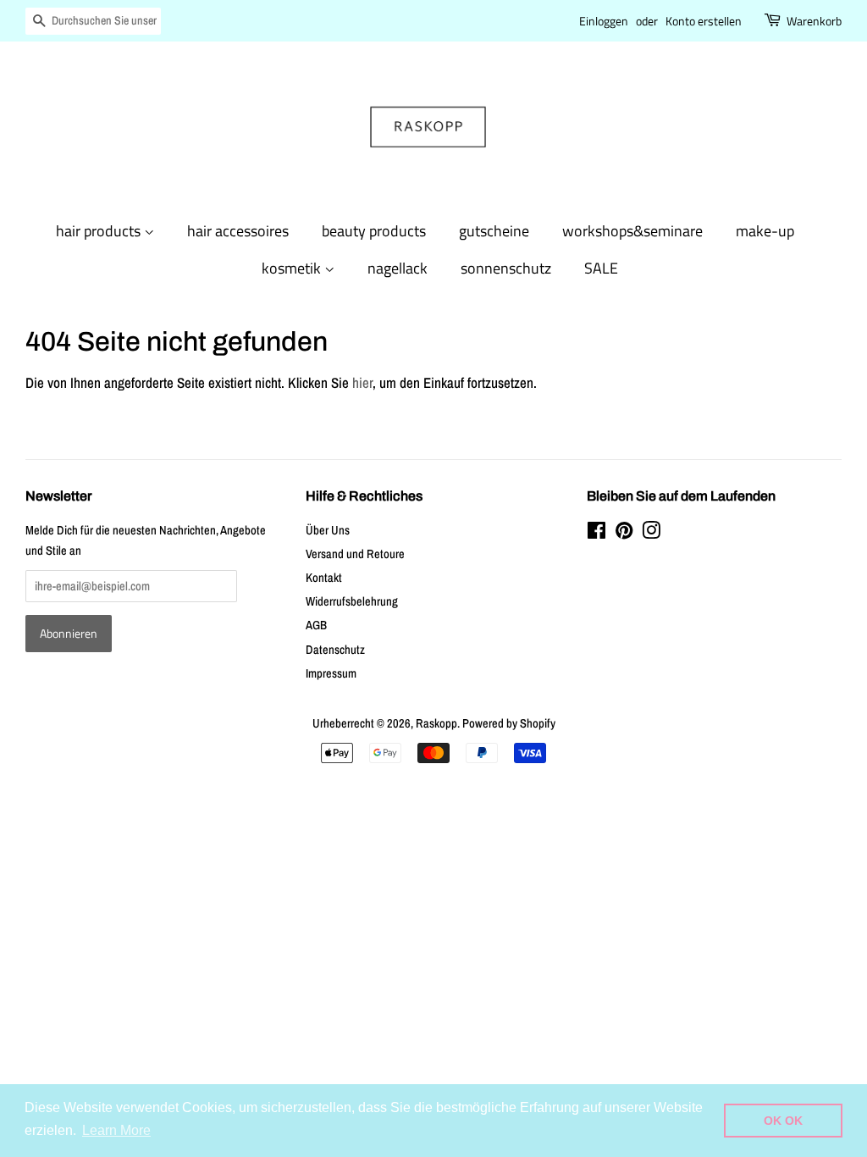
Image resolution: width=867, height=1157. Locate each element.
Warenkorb (814, 21)
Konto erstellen (703, 21)
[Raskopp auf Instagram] (651, 533)
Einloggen (603, 21)
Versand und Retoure (355, 553)
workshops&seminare (632, 230)
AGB (316, 625)
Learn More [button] (116, 1130)
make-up (765, 230)
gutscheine (494, 230)
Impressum (331, 673)
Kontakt (324, 577)
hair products (100, 230)
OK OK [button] (783, 1120)
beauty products (374, 230)
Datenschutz (335, 649)
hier (362, 382)
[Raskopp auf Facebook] (596, 533)
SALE (601, 268)
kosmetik (293, 268)
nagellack (397, 268)
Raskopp (436, 723)
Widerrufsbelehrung (352, 601)
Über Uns (328, 530)
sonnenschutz (506, 268)
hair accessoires (238, 230)
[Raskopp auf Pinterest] (624, 533)
